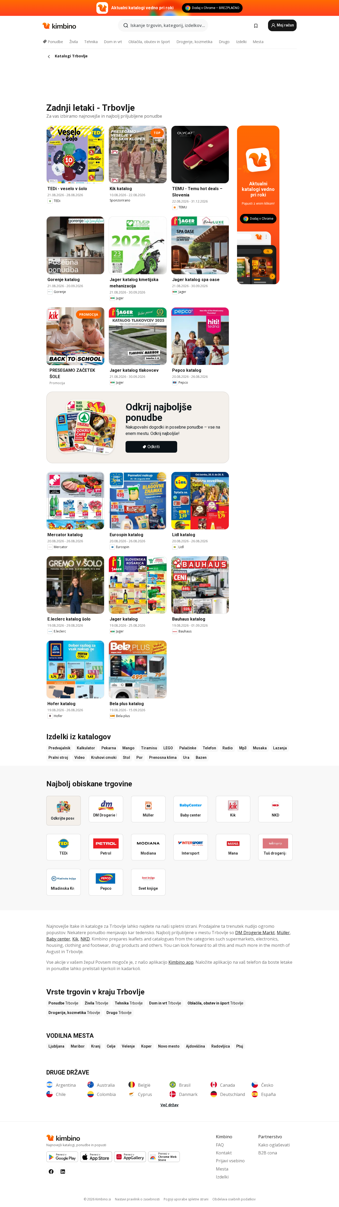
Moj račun (285, 25)
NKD (85, 939)
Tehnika (91, 41)
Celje (111, 1046)
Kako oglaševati (274, 1145)
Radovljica (220, 1046)
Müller (283, 932)
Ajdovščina (195, 1046)
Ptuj (239, 1046)
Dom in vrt (113, 41)
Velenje (128, 1046)
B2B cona (267, 1153)
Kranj (95, 1046)
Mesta (258, 41)
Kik (75, 939)
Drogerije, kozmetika (194, 41)
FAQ (220, 1145)
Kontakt (224, 1153)
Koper (146, 1046)
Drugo (224, 41)
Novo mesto (169, 1046)
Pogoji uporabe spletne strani (186, 1199)
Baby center (58, 939)
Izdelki (241, 41)
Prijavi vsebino (230, 1161)
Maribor (78, 1046)
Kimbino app (181, 962)
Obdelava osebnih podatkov (234, 1199)
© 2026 (97, 1199)
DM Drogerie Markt (255, 932)
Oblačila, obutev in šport (149, 41)
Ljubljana (56, 1046)
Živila (73, 41)
